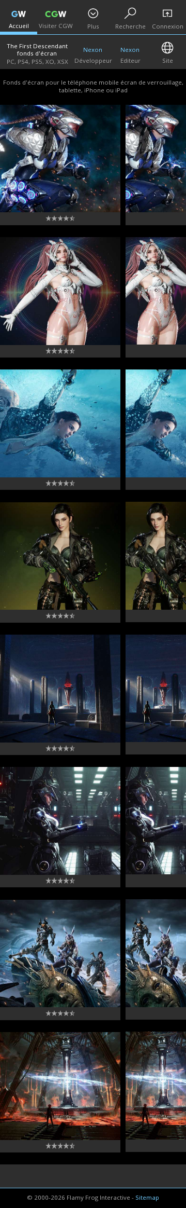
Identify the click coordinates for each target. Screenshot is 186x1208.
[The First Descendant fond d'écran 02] (60, 1086)
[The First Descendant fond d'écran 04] (60, 821)
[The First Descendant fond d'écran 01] (60, 159)
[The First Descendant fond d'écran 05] (60, 689)
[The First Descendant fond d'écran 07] (60, 423)
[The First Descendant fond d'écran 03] (60, 954)
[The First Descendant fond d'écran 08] (60, 291)
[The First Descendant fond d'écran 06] (60, 556)
